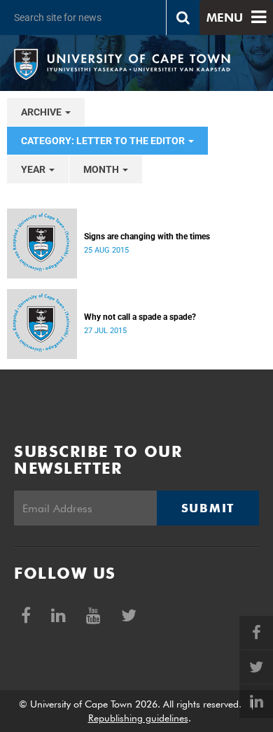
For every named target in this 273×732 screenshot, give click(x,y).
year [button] (34, 169)
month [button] (102, 169)
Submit (207, 508)
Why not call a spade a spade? (140, 317)
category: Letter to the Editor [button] (104, 140)
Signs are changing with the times (147, 236)
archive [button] (42, 112)
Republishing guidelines (138, 718)
